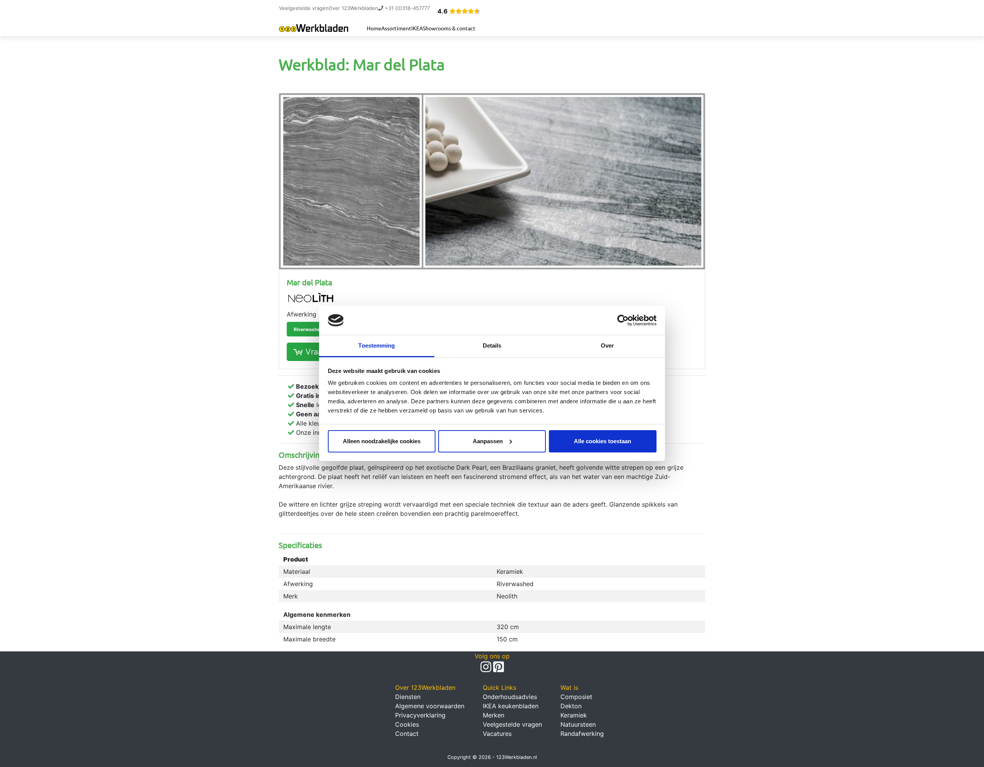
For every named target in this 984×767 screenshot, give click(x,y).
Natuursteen (578, 724)
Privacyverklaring (420, 715)
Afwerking (301, 314)
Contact (407, 733)
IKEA (417, 28)
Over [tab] (607, 345)
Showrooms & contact (449, 28)
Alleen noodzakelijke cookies (382, 441)
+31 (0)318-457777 (406, 8)
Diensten (408, 697)
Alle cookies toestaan (602, 441)
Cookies (407, 724)
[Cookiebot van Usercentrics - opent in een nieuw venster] (623, 320)
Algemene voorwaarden (429, 706)
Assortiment (396, 28)
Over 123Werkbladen (353, 8)
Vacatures (497, 733)
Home (374, 28)
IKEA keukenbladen (511, 706)
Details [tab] (492, 345)
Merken (493, 715)
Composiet (576, 697)
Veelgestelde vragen (304, 8)
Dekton (571, 706)
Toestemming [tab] (376, 345)
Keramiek (573, 715)
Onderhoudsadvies (510, 697)
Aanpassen (488, 441)
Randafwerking (582, 733)
